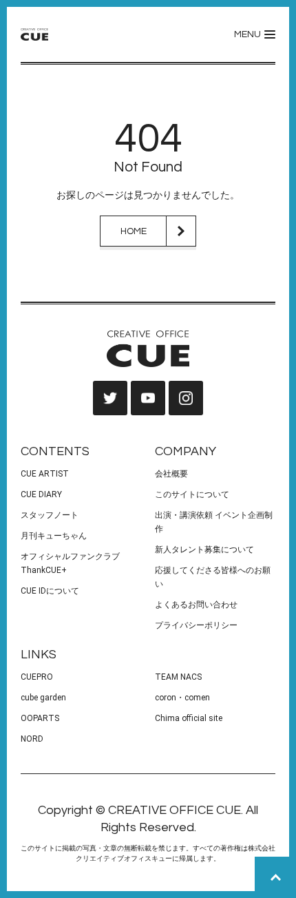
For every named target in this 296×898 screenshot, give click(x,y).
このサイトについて (192, 494)
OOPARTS (40, 718)
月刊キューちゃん (54, 536)
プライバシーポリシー (196, 625)
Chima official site (188, 718)
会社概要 (171, 474)
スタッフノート (49, 515)
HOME (133, 231)
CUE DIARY (41, 494)
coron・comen (182, 697)
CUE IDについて (50, 591)
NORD (32, 739)
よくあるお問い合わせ (196, 604)
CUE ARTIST (45, 474)
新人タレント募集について (204, 549)
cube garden (43, 697)
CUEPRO (37, 677)
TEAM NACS (178, 677)
